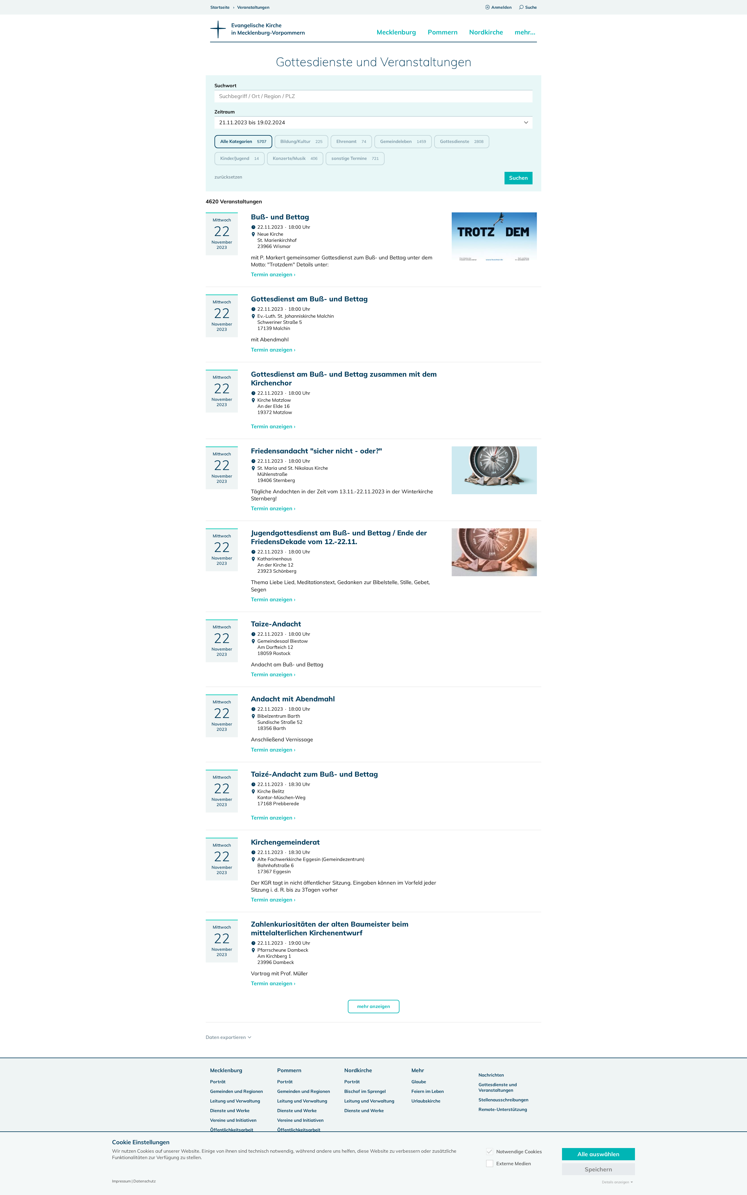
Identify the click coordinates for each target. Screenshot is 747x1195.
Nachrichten (491, 1075)
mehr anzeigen (373, 1006)
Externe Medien (513, 1163)
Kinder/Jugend (239, 158)
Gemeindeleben (403, 141)
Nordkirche (486, 32)
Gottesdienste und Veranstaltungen (498, 1087)
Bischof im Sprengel (365, 1091)
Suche (531, 7)
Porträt (218, 1081)
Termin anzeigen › (273, 274)
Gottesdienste (462, 141)
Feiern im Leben (427, 1091)
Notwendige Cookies (519, 1151)
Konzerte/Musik (295, 158)
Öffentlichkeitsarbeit (231, 1130)
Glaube (418, 1081)
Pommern (443, 32)
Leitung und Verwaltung (235, 1101)
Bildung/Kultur (301, 141)
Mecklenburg (396, 32)
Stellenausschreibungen (503, 1100)
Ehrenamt (351, 141)
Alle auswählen (598, 1154)
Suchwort (225, 85)
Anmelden (501, 7)
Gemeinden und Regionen (236, 1091)
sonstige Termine (355, 158)
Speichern (598, 1169)
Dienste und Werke (229, 1110)
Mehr (417, 1070)
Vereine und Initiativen (233, 1120)
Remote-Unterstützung (503, 1109)
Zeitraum (224, 112)
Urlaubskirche (425, 1101)
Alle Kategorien (243, 141)
